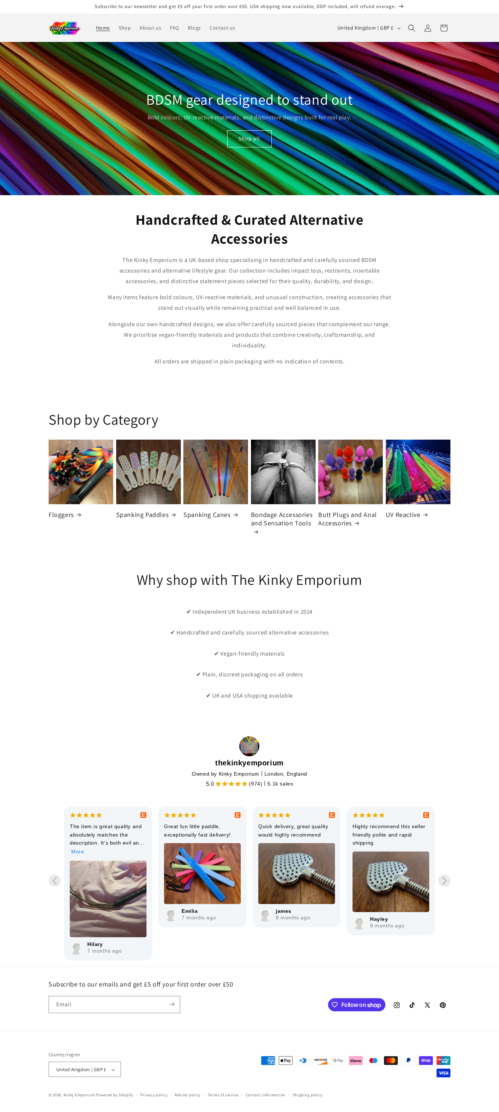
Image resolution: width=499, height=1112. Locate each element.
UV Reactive (403, 514)
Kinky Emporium (80, 1095)
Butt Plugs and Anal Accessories (347, 518)
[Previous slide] (55, 880)
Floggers (61, 514)
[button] (412, 28)
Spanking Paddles (142, 514)
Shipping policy (308, 1094)
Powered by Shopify (114, 1095)
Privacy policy (153, 1094)
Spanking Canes (206, 514)
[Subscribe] (172, 1004)
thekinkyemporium (249, 763)
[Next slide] (444, 880)
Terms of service (223, 1094)
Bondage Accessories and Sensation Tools (281, 518)
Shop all (249, 138)
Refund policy (188, 1094)
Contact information (265, 1094)
